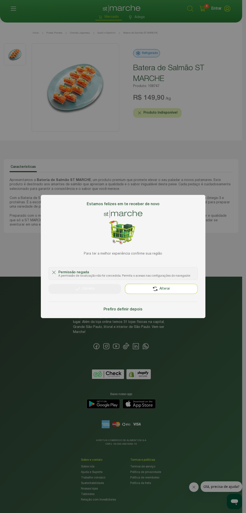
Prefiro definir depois (123, 309)
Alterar (165, 288)
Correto (88, 288)
